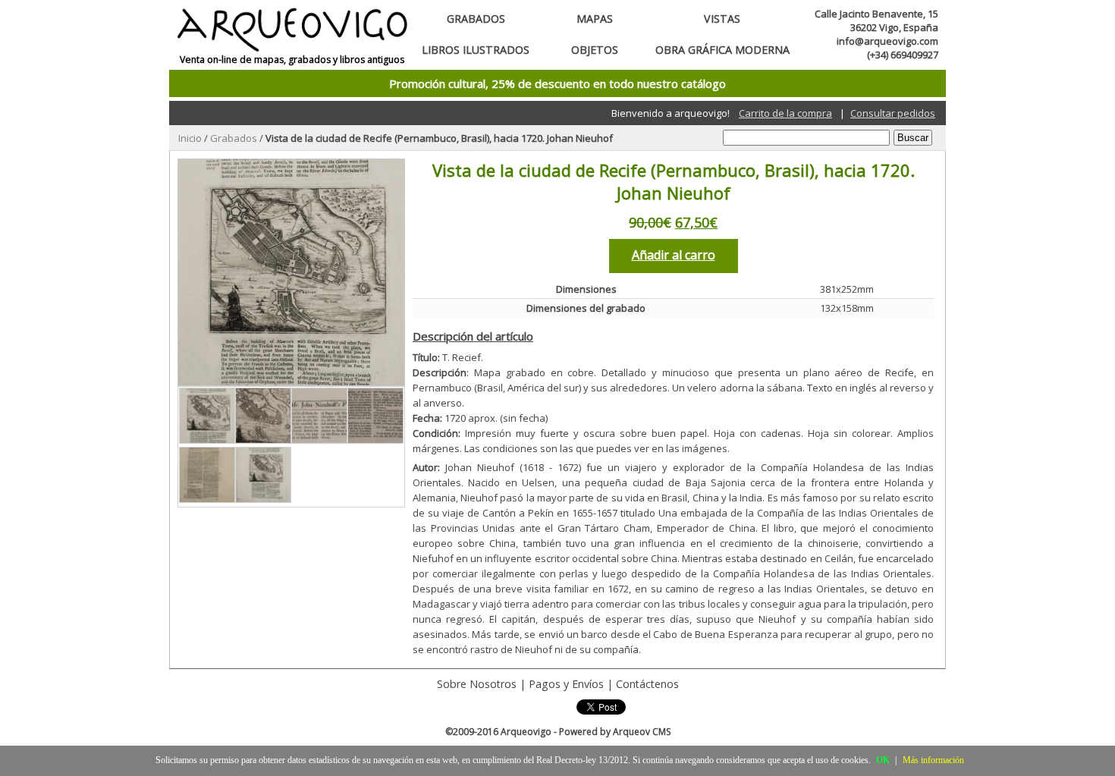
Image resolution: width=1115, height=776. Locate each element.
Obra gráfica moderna (722, 49)
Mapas (594, 18)
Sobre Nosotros (477, 684)
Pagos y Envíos (566, 684)
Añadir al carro (673, 255)
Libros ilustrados (475, 49)
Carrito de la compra (785, 113)
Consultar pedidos (892, 113)
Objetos (594, 49)
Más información (933, 760)
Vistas (722, 18)
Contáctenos (647, 684)
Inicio (190, 138)
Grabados (476, 18)
